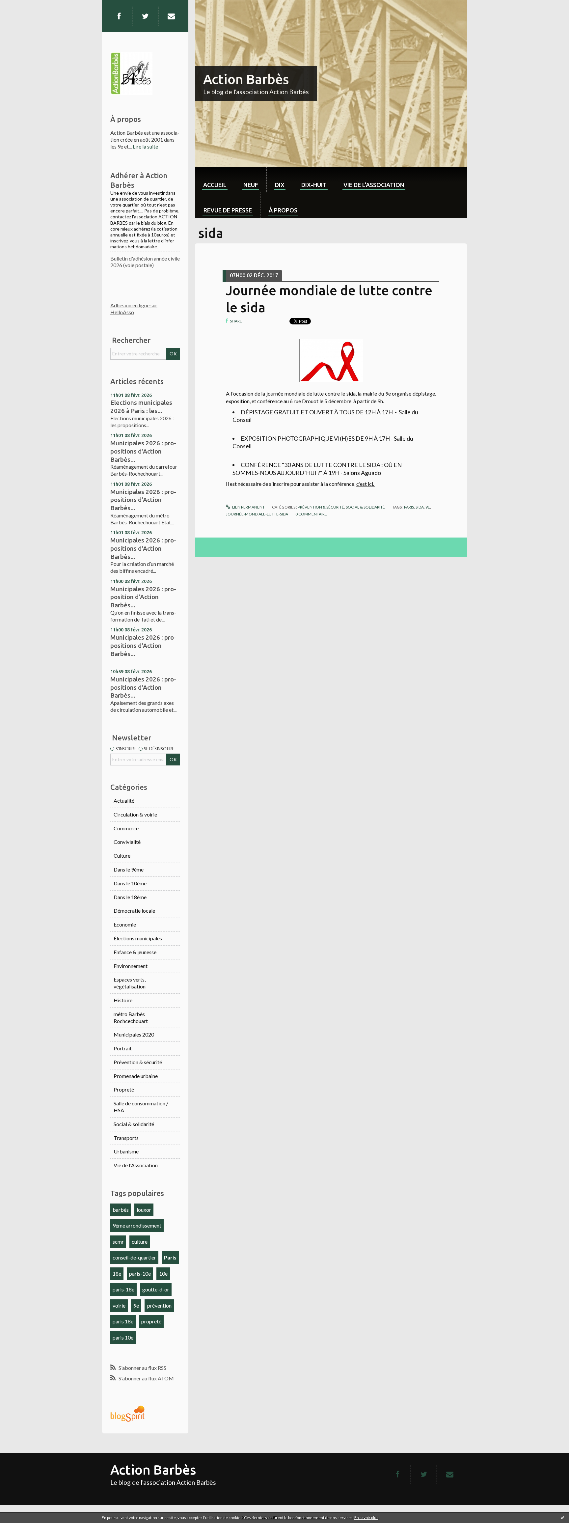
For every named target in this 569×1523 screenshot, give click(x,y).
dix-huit (314, 184)
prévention (159, 1305)
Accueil (215, 184)
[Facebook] (119, 16)
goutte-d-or (155, 1289)
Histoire (123, 1000)
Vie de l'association (373, 184)
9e (136, 1305)
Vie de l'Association (136, 1165)
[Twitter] (145, 16)
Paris (170, 1257)
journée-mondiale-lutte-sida (257, 514)
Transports (126, 1138)
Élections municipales (138, 938)
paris (409, 507)
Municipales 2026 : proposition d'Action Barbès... (143, 597)
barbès (121, 1209)
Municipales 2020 (134, 1034)
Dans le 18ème (130, 897)
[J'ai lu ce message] (562, 1517)
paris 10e (123, 1337)
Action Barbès (246, 79)
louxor (144, 1209)
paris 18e (123, 1321)
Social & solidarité (134, 1124)
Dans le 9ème (129, 869)
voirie (119, 1305)
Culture (122, 855)
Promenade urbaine (136, 1076)
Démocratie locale (134, 910)
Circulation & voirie (135, 814)
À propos (283, 210)
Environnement (131, 966)
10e (163, 1273)
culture (140, 1241)
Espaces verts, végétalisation (130, 982)
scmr (118, 1241)
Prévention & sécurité (138, 1062)
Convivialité (127, 842)
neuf (250, 184)
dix (279, 184)
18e (117, 1273)
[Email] (171, 16)
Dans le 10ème (130, 883)
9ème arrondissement (137, 1225)
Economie (125, 924)
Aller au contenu (21, 6)
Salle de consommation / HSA (141, 1106)
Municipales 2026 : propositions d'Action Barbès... (143, 451)
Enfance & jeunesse (135, 952)
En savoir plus (366, 1517)
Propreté (124, 1089)
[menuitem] (215, 179)
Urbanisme (126, 1151)
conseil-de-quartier (134, 1257)
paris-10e (140, 1273)
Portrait (123, 1048)
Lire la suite (145, 146)
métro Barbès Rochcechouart (131, 1017)
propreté (151, 1321)
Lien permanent (248, 507)
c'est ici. (365, 484)
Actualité (124, 800)
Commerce (126, 828)
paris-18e (123, 1289)
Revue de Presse (227, 210)
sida (420, 507)
